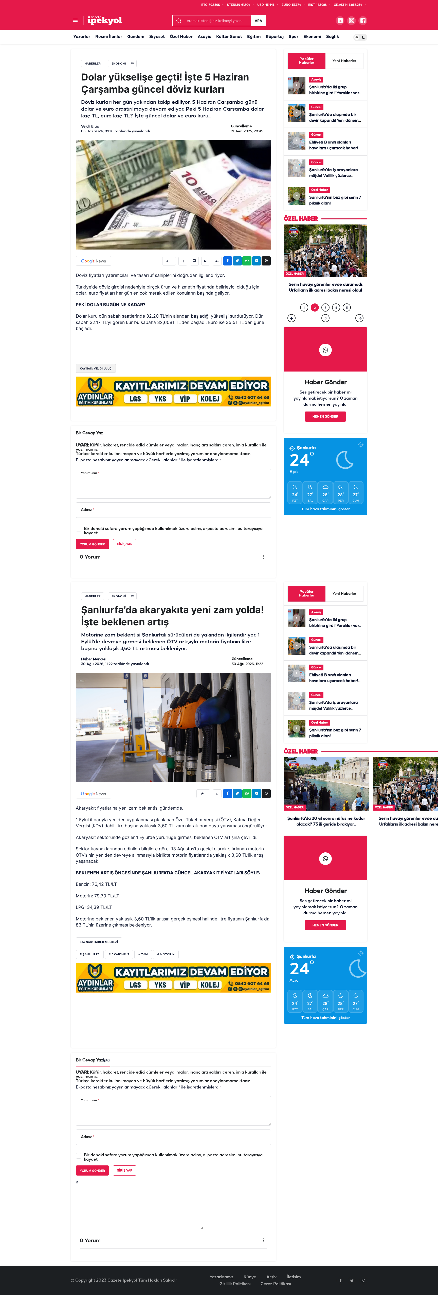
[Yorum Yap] (194, 261)
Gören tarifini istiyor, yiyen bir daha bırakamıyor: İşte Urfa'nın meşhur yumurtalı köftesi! (325, 301)
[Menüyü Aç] (75, 20)
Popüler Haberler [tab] (306, 61)
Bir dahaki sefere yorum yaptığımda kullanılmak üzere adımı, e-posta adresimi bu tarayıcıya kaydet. (173, 531)
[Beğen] (169, 261)
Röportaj (275, 37)
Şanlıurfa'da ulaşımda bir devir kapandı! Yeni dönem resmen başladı (333, 121)
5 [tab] (347, 318)
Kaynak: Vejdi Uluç (96, 368)
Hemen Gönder (325, 427)
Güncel (316, 107)
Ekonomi (312, 37)
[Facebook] (340, 1281)
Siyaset (157, 37)
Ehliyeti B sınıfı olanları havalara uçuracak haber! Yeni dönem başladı (333, 148)
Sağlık (332, 37)
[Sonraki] (359, 328)
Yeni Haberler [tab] (344, 61)
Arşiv (271, 1277)
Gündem (135, 37)
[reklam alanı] (173, 391)
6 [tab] (325, 329)
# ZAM (143, 954)
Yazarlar (81, 37)
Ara (258, 20)
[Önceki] (291, 328)
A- (217, 261)
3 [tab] (325, 318)
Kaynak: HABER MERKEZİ (99, 942)
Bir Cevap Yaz (89, 433)
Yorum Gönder (92, 544)
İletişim (294, 1277)
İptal (106, 1060)
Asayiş (204, 37)
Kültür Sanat (229, 37)
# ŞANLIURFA (90, 954)
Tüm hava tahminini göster (325, 520)
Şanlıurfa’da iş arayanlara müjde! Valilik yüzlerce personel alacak (333, 176)
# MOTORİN (166, 954)
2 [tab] (315, 318)
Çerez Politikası (276, 1284)
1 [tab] (304, 318)
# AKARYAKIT (119, 954)
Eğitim (254, 37)
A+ (206, 261)
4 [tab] (336, 318)
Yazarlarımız (221, 1277)
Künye (250, 1277)
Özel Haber (181, 37)
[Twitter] (352, 1281)
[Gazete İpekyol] (104, 20)
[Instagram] (363, 1281)
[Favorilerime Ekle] (182, 261)
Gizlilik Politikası (235, 1284)
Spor (293, 37)
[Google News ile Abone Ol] (93, 261)
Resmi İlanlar (108, 37)
